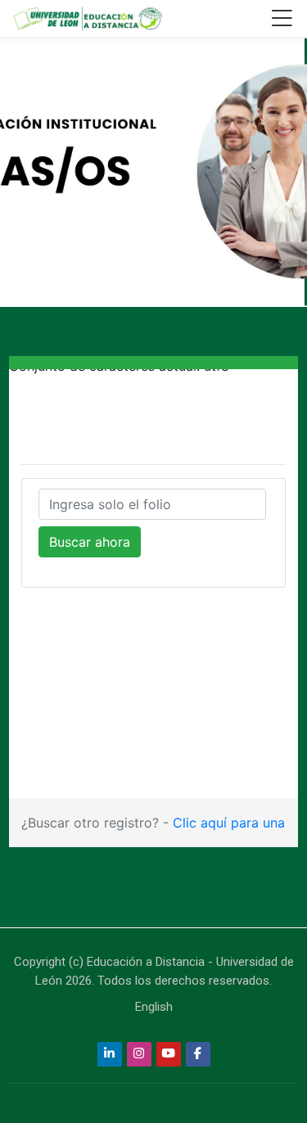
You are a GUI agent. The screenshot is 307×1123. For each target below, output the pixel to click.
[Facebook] (198, 1054)
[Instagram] (139, 1054)
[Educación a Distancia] (87, 19)
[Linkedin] (109, 1054)
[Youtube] (168, 1054)
